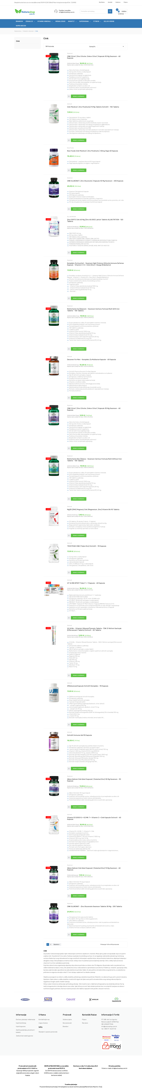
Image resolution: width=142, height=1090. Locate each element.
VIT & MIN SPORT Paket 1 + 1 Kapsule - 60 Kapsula (86, 583)
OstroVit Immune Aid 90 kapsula (79, 735)
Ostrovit (69, 104)
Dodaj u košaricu (78, 96)
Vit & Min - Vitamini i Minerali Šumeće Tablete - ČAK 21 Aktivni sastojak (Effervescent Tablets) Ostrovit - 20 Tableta (94, 629)
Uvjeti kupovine (21, 1026)
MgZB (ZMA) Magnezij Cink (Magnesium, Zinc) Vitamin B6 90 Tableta (93, 509)
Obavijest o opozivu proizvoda (48, 1032)
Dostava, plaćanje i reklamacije (25, 1019)
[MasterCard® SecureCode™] (106, 1037)
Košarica (118, 2)
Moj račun (102, 2)
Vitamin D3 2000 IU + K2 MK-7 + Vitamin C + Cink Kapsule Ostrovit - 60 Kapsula (94, 818)
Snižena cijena (67, 1019)
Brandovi (65, 1026)
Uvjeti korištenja (21, 1023)
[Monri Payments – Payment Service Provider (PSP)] (111, 1045)
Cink (18, 41)
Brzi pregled (69, 96)
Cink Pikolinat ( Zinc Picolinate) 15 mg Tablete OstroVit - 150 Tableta (93, 107)
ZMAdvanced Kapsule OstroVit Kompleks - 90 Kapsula (87, 686)
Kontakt (110, 2)
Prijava (84, 1019)
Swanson (70, 53)
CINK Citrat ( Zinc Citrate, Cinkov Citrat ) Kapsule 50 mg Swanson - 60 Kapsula (93, 57)
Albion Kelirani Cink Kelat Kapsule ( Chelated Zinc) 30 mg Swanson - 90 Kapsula (94, 780)
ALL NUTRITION (71, 216)
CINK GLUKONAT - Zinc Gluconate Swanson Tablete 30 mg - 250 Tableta (94, 906)
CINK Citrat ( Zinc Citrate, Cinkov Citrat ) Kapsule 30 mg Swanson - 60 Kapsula (93, 409)
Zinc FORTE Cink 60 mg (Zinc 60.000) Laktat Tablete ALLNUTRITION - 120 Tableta (95, 220)
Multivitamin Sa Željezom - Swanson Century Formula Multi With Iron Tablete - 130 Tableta (93, 310)
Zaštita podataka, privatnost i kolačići (25, 1031)
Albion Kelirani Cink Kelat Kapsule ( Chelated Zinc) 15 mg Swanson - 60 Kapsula (94, 869)
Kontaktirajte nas (44, 1019)
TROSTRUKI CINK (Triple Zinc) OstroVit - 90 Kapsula (86, 546)
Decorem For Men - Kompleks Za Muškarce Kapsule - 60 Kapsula (91, 359)
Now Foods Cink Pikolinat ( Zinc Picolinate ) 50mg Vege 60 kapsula (92, 151)
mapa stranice (43, 1023)
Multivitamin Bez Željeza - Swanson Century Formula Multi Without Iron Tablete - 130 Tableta (94, 460)
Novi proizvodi (67, 1023)
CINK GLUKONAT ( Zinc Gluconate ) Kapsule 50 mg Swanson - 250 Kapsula (95, 181)
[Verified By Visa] (116, 1037)
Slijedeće (57, 944)
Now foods (70, 148)
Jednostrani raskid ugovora (24, 1036)
